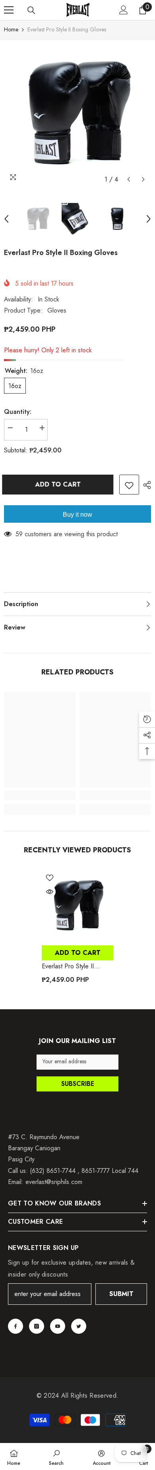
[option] (77, 113)
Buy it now (77, 514)
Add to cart (58, 484)
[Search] (31, 10)
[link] (40, 795)
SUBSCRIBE (77, 1083)
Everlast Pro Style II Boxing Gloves (68, 966)
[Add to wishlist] (129, 485)
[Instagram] (36, 1326)
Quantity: (17, 411)
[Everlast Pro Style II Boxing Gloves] (77, 905)
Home (11, 29)
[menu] (9, 10)
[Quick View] (50, 892)
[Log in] (123, 10)
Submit (121, 1293)
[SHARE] (145, 485)
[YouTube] (57, 1326)
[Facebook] (15, 1326)
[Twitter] (78, 1326)
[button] (129, 179)
